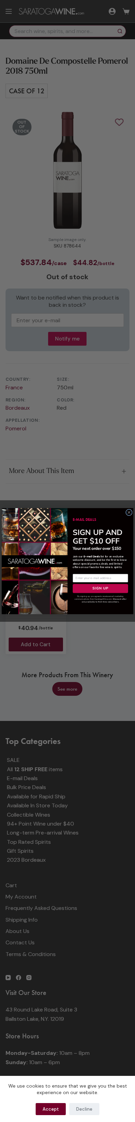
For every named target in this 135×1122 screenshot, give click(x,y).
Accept (51, 1109)
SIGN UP (100, 588)
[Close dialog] (129, 512)
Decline (84, 1109)
